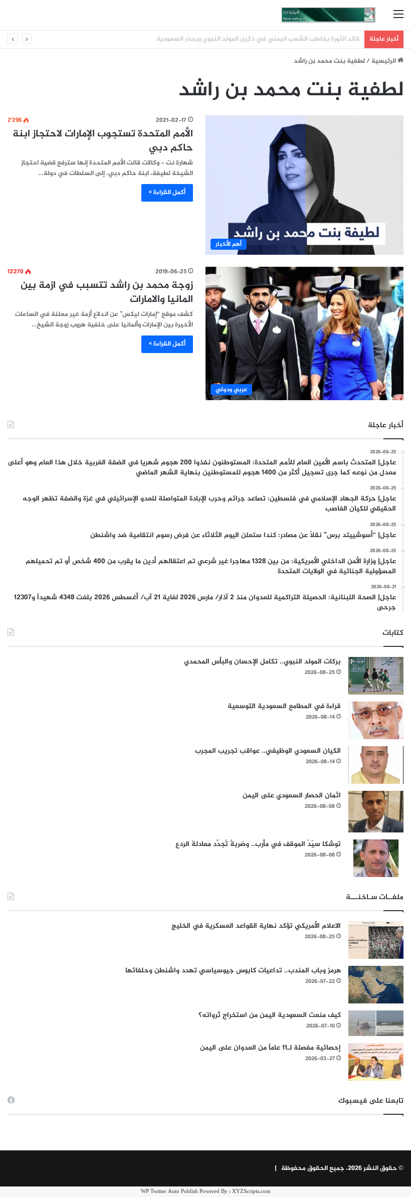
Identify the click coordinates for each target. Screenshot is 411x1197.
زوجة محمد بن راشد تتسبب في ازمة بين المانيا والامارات (107, 292)
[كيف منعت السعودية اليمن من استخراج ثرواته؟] (375, 1023)
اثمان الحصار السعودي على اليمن (292, 795)
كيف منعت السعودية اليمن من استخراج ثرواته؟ (269, 1015)
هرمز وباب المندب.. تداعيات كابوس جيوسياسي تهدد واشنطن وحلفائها (233, 970)
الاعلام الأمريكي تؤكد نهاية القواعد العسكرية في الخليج (256, 926)
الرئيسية (384, 61)
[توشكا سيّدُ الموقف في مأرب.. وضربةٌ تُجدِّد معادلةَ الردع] (375, 858)
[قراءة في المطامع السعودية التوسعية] (375, 720)
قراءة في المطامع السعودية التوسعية (284, 706)
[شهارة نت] (328, 15)
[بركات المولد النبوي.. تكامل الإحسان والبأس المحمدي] (375, 676)
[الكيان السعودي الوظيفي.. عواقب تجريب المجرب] (375, 765)
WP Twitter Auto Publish (169, 1191)
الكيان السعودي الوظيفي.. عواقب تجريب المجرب (268, 751)
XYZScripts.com (251, 1191)
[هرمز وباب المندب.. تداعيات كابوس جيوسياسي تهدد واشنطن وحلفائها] (375, 984)
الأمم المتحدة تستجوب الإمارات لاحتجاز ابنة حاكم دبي (103, 141)
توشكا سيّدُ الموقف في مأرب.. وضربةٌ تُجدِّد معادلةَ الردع (258, 844)
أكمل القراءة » (167, 192)
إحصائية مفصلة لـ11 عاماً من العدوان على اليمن (270, 1048)
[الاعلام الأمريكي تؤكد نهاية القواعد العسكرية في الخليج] (375, 940)
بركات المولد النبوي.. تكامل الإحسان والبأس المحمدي (262, 661)
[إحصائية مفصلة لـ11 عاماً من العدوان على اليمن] (375, 1062)
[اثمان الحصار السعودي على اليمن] (375, 812)
